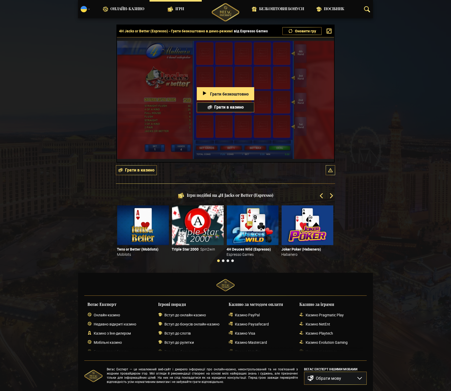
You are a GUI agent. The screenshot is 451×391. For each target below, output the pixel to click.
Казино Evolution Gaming (327, 342)
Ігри (179, 9)
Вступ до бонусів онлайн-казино (191, 324)
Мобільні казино (108, 342)
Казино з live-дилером (112, 333)
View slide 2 (223, 260)
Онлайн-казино (127, 9)
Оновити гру (305, 30)
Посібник (334, 9)
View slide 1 (218, 260)
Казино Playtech (319, 333)
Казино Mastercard (251, 342)
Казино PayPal (247, 314)
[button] (330, 170)
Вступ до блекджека (181, 351)
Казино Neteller (247, 351)
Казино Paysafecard (252, 324)
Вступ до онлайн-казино (185, 314)
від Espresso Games (251, 31)
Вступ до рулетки (179, 342)
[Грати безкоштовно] (143, 225)
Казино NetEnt (318, 324)
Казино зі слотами (321, 351)
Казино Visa (245, 333)
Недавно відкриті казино (115, 324)
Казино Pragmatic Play (325, 314)
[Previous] (322, 196)
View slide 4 (232, 260)
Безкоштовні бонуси (281, 9)
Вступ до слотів (177, 333)
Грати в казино (229, 107)
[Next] (331, 196)
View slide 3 (227, 260)
